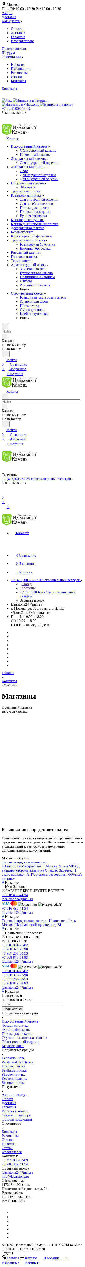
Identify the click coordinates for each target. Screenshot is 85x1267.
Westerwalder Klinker (17, 1062)
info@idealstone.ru (15, 1176)
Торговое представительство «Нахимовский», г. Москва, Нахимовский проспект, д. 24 (39, 923)
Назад (27, 584)
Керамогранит (13, 1046)
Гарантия (18, 37)
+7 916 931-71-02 (15, 945)
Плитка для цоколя (16, 1034)
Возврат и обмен (15, 1111)
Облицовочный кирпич (20, 1042)
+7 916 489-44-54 (15, 895)
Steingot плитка (13, 1082)
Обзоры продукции (17, 1119)
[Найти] (6, 354)
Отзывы (17, 77)
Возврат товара (22, 41)
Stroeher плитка (14, 1074)
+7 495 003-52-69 (15, 1160)
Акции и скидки (14, 1095)
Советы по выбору (16, 1115)
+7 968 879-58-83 (15, 957)
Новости (17, 64)
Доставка (18, 33)
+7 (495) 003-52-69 (16, 108)
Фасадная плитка (15, 1025)
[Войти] (4, 493)
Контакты (18, 81)
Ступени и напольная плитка (24, 1038)
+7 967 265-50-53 (15, 953)
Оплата (16, 29)
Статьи (7, 1148)
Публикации (21, 69)
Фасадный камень (16, 1029)
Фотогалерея (12, 1152)
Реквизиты (19, 73)
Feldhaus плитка (14, 1070)
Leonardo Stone (13, 1058)
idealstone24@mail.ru (17, 899)
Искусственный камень (20, 1021)
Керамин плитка (14, 1078)
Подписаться (13, 1009)
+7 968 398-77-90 (15, 949)
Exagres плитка (13, 1066)
